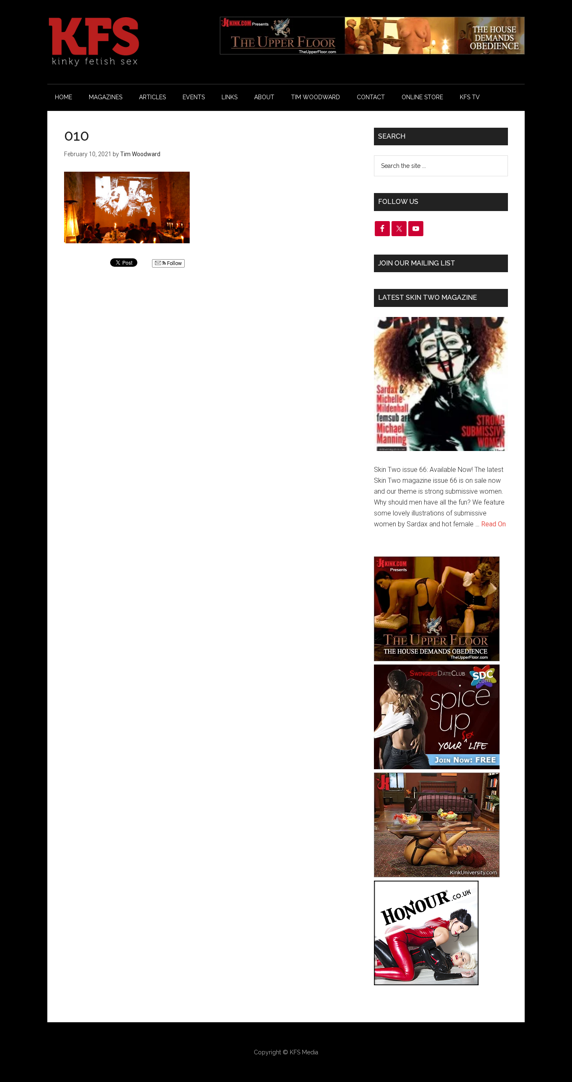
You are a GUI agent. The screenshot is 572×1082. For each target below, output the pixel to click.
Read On (493, 524)
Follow (174, 263)
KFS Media (304, 1052)
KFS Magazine (126, 42)
